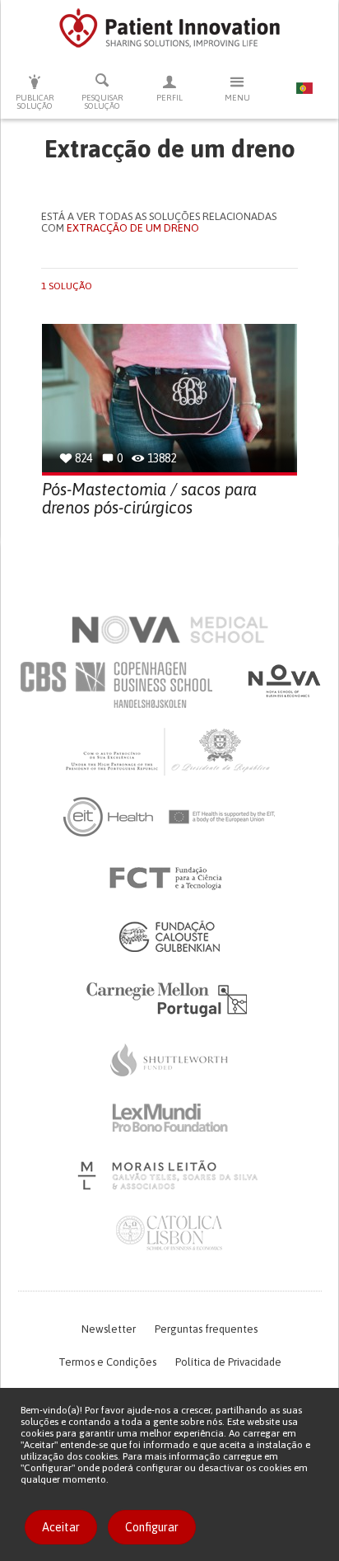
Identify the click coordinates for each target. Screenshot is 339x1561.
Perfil (169, 97)
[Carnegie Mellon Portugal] (169, 998)
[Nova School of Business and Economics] (283, 680)
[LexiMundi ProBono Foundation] (169, 1117)
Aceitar (61, 1527)
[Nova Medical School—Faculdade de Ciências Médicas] (170, 630)
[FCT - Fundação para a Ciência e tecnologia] (170, 878)
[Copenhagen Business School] (115, 685)
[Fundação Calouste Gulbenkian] (169, 936)
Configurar (152, 1527)
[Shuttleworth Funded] (169, 1060)
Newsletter (108, 1329)
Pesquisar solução (102, 101)
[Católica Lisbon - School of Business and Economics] (169, 1233)
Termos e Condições (107, 1362)
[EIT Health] (169, 816)
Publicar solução (35, 101)
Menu (237, 97)
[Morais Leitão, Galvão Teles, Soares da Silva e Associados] (169, 1175)
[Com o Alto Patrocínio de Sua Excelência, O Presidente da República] (169, 751)
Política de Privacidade (228, 1362)
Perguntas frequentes (206, 1329)
